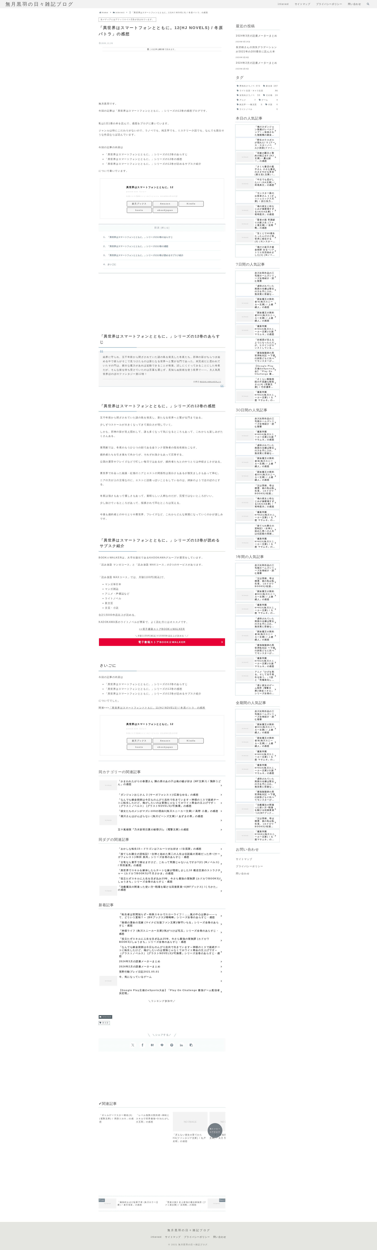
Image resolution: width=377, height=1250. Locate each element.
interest (106, 1017)
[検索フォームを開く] (368, 4)
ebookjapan (165, 210)
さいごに (112, 264)
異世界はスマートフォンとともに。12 (149, 187)
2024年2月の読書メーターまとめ (256, 63)
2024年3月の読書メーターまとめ (256, 35)
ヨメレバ (143, 191)
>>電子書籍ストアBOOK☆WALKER (162, 629)
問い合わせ (243, 873)
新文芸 (105, 1023)
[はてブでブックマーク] (152, 1045)
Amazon (165, 203)
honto (139, 210)
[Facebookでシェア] (142, 1045)
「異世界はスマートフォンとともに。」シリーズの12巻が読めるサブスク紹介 (145, 255)
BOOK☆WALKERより (210, 382)
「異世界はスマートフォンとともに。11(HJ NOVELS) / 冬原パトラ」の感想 (157, 707)
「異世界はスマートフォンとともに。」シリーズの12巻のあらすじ (140, 237)
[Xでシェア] (133, 1045)
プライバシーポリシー (249, 866)
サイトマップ (244, 859)
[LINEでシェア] (162, 1045)
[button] (191, 1045)
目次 (157, 227)
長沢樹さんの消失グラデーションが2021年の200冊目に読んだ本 (256, 49)
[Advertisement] (162, 76)
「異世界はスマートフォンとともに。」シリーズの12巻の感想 (138, 246)
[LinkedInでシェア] (181, 1045)
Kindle (191, 203)
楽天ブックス (139, 203)
